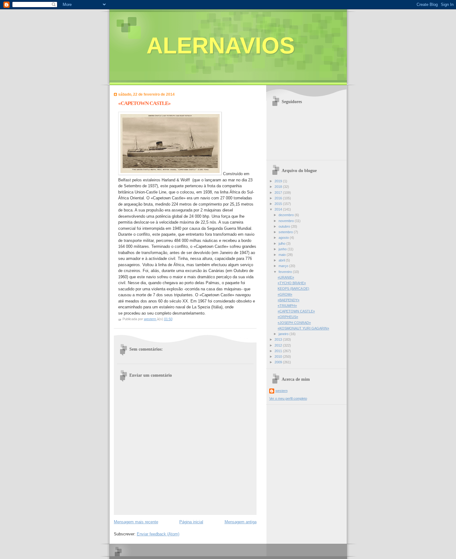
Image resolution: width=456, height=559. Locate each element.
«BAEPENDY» (288, 300)
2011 (279, 351)
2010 (279, 356)
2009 (279, 362)
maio (283, 255)
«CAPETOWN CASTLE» (296, 311)
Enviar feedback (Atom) (158, 534)
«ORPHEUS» (288, 317)
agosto (284, 237)
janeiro (284, 334)
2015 (279, 204)
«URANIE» (286, 277)
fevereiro (286, 272)
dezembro (287, 215)
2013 (279, 339)
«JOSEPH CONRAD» (294, 323)
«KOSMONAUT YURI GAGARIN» (303, 328)
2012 (279, 345)
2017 (279, 192)
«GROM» (285, 294)
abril (282, 260)
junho (283, 249)
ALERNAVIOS (220, 45)
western (281, 391)
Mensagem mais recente (136, 522)
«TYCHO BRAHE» (292, 283)
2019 (279, 181)
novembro (287, 221)
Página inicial (191, 522)
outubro (285, 226)
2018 (279, 187)
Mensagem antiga (241, 522)
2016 (279, 198)
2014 (279, 209)
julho (282, 243)
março (284, 266)
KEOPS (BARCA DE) (293, 288)
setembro (286, 232)
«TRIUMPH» (287, 305)
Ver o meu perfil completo (288, 398)
